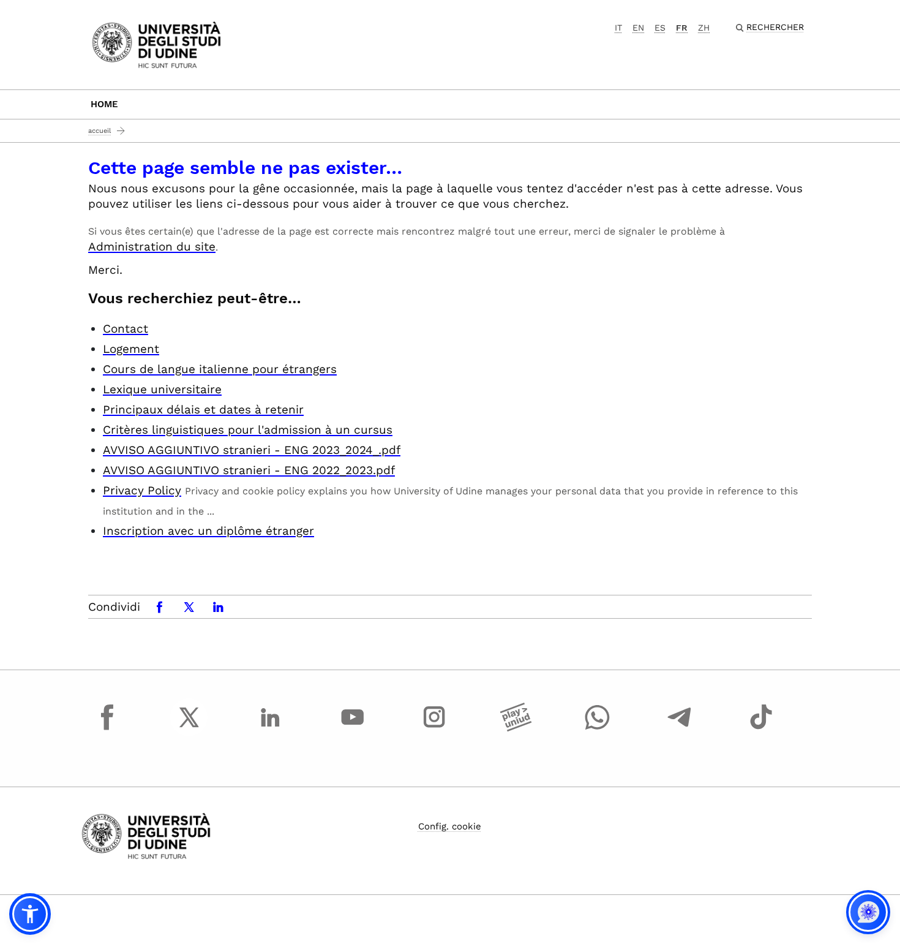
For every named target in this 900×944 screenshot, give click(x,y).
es (660, 27)
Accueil (99, 131)
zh (704, 27)
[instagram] (434, 728)
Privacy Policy (142, 490)
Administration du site (152, 247)
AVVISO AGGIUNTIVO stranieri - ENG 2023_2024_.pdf (251, 450)
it (618, 27)
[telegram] (680, 728)
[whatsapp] (598, 728)
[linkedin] (271, 728)
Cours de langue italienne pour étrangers (220, 369)
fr (682, 27)
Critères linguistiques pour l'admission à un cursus (247, 430)
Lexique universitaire (162, 389)
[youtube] (353, 728)
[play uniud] (516, 728)
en (638, 27)
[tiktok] (761, 728)
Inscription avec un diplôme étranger (208, 531)
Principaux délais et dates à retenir (203, 409)
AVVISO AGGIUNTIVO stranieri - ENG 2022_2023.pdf (249, 470)
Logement (131, 349)
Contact (125, 329)
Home (104, 104)
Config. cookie (449, 826)
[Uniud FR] (156, 44)
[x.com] (189, 728)
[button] (30, 914)
